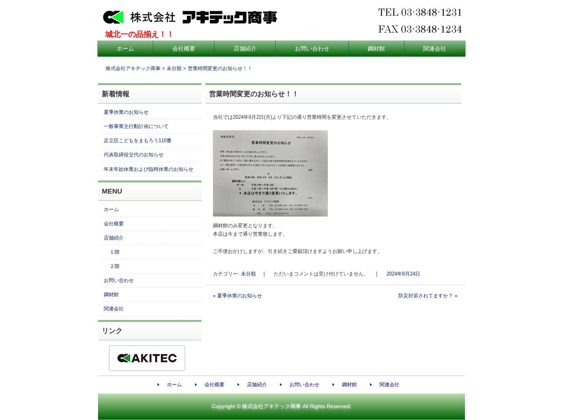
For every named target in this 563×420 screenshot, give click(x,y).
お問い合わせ (312, 48)
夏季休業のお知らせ (237, 296)
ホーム (125, 48)
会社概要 (183, 48)
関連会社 (434, 48)
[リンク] (143, 372)
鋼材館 (376, 48)
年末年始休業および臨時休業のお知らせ (148, 169)
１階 (114, 252)
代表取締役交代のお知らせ (134, 155)
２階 (114, 266)
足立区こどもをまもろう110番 (138, 140)
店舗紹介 (245, 48)
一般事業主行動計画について (136, 126)
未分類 (248, 274)
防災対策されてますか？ (427, 296)
